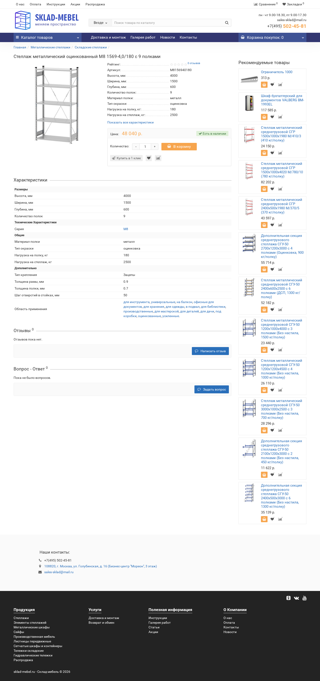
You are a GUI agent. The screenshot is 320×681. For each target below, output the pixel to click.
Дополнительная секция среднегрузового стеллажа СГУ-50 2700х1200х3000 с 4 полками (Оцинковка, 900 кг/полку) (282, 246)
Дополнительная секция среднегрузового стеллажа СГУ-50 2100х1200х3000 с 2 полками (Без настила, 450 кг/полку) (281, 451)
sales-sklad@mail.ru (59, 572)
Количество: (119, 146)
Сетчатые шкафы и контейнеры (38, 646)
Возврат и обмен (101, 622)
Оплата (35, 4)
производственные (138, 311)
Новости (167, 37)
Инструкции (56, 4)
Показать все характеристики (130, 122)
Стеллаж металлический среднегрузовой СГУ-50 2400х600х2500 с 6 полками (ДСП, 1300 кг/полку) (281, 288)
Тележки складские (29, 650)
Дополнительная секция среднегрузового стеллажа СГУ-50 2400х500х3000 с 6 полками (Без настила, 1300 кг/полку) (281, 496)
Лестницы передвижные (32, 641)
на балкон (184, 302)
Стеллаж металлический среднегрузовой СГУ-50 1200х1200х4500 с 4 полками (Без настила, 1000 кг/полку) (281, 369)
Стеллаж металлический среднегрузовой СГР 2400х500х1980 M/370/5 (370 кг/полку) (281, 206)
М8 (125, 229)
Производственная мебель (34, 636)
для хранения (153, 306)
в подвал (193, 306)
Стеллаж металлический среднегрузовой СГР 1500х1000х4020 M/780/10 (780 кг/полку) (282, 170)
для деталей (189, 311)
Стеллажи (21, 618)
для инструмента (136, 302)
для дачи (207, 311)
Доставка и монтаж (108, 37)
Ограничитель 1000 (276, 72)
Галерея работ (143, 37)
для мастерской (166, 311)
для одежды (175, 306)
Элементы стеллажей (30, 622)
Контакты (188, 37)
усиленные (170, 316)
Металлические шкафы (32, 627)
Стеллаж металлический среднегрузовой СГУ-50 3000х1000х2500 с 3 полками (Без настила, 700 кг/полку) (281, 409)
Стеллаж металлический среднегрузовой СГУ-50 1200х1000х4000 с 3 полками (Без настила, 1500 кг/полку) (281, 328)
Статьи (154, 627)
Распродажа (95, 4)
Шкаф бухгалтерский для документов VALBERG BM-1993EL (282, 100)
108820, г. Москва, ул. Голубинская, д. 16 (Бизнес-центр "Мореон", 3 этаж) (100, 566)
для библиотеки (213, 306)
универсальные (163, 302)
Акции (75, 4)
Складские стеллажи (91, 47)
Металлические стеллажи (50, 47)
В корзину (182, 146)
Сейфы (19, 632)
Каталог (37, 37)
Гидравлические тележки (33, 655)
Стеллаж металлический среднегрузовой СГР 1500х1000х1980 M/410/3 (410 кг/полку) (281, 134)
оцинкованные (149, 316)
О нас (20, 4)
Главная (20, 47)
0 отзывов (194, 63)
